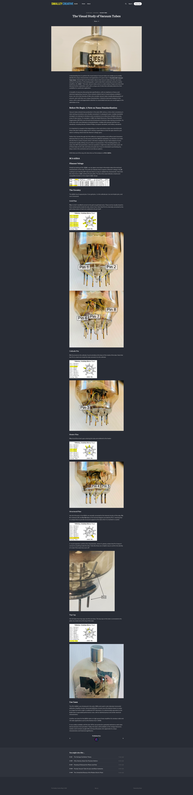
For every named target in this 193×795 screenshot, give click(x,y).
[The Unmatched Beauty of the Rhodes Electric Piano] (96, 772)
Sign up (96, 788)
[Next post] (122, 738)
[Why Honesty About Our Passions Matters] (96, 761)
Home (83, 3)
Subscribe (137, 4)
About (88, 3)
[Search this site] (126, 4)
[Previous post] (70, 738)
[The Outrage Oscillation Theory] (96, 757)
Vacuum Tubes (103, 12)
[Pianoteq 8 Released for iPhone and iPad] (96, 765)
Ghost (140, 788)
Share (95, 21)
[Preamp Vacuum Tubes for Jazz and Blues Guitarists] (96, 769)
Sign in (130, 3)
